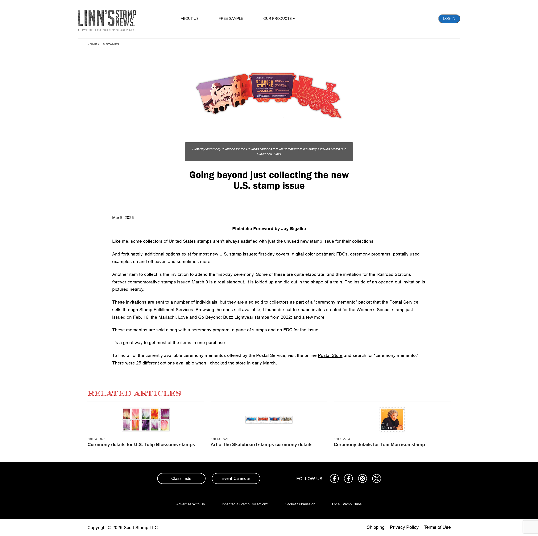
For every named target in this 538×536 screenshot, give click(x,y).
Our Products (278, 19)
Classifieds (181, 478)
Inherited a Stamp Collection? (245, 504)
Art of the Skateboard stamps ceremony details (262, 444)
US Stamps (109, 44)
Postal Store (330, 355)
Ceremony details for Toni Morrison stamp (379, 444)
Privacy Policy (404, 527)
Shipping (376, 527)
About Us (190, 19)
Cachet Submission (300, 504)
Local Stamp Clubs (347, 504)
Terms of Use (437, 527)
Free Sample (231, 19)
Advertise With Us (190, 504)
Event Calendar (236, 478)
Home (92, 44)
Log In (449, 19)
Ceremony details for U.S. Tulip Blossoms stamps (141, 444)
